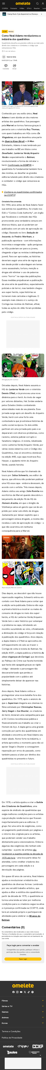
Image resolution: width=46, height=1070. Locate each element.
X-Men (22, 8)
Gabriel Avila (11, 57)
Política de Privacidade (12, 1037)
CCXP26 (5, 8)
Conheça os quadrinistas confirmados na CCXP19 (23, 193)
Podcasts (13, 8)
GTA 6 (29, 8)
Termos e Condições (11, 1031)
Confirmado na (19, 165)
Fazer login (23, 959)
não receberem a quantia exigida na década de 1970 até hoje (22, 853)
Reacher (37, 8)
